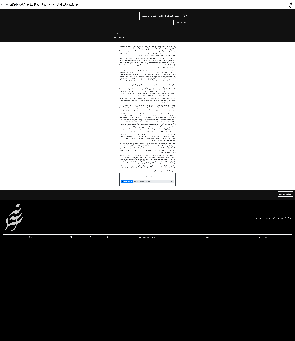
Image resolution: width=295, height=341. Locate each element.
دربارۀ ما (205, 237)
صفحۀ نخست (263, 237)
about (6, 4)
